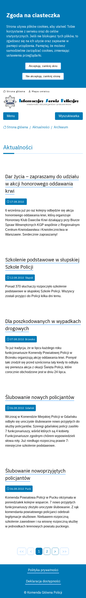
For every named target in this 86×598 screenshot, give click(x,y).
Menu (11, 116)
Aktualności (40, 127)
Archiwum (61, 127)
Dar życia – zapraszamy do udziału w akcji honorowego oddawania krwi (42, 183)
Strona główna (17, 127)
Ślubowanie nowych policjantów (39, 397)
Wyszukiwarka (69, 116)
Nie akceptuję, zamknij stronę (43, 76)
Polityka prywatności (43, 570)
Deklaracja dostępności (43, 581)
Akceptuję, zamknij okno (43, 66)
